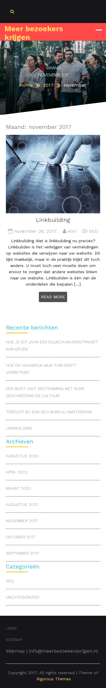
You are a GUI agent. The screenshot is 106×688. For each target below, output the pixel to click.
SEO (93, 231)
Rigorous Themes (54, 678)
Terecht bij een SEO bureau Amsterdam (49, 411)
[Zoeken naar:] (12, 11)
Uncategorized (22, 597)
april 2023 (16, 472)
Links (11, 628)
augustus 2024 (22, 455)
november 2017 (22, 520)
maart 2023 (18, 488)
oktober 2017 (20, 537)
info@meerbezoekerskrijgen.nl (63, 651)
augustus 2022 (22, 504)
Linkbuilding (53, 219)
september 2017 (22, 553)
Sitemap (14, 639)
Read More (53, 296)
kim (72, 231)
